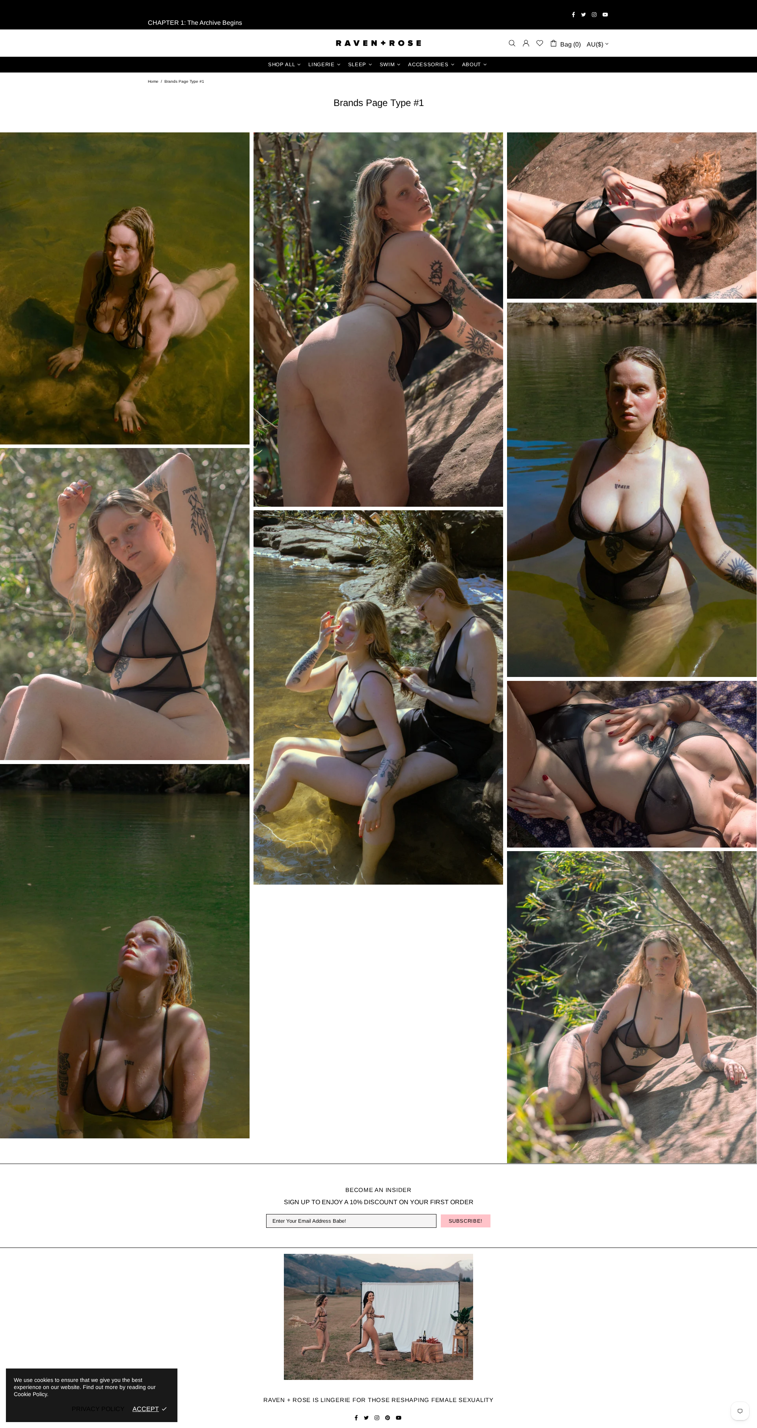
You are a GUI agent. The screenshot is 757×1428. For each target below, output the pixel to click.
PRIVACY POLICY (98, 1409)
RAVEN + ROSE (378, 43)
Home (153, 81)
